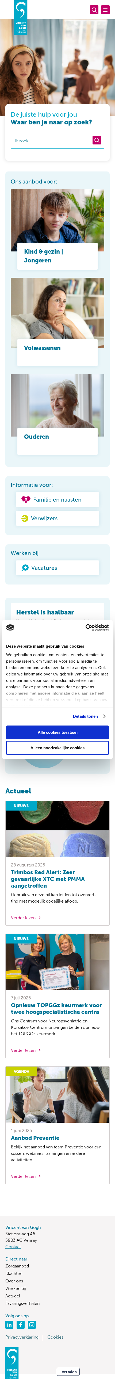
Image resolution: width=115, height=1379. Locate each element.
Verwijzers (44, 518)
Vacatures (44, 567)
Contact (13, 1246)
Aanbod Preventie (35, 1137)
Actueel (12, 1295)
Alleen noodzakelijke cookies (57, 748)
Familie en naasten (57, 499)
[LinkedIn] (9, 1325)
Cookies (55, 1337)
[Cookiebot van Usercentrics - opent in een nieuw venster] (85, 627)
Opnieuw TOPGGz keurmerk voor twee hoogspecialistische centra (56, 1008)
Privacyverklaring (22, 1337)
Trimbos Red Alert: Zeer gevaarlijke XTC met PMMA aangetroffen (48, 879)
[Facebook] (21, 1325)
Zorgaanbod (17, 1266)
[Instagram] (32, 1325)
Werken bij (15, 1288)
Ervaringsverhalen (22, 1303)
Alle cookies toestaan (58, 732)
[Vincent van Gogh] (21, 17)
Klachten (13, 1273)
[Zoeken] (94, 9)
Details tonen (85, 716)
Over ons (14, 1280)
